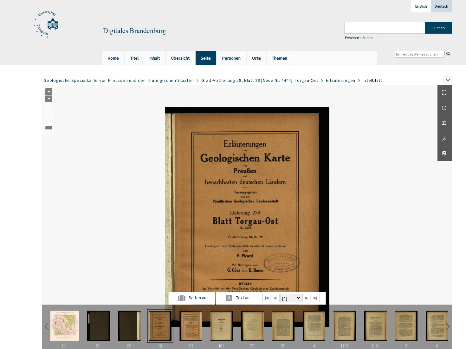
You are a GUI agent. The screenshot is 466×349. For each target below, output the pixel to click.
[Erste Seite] (266, 298)
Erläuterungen (340, 80)
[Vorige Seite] (275, 298)
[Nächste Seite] (306, 298)
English (421, 6)
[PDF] (444, 138)
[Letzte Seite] (315, 298)
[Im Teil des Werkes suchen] (448, 53)
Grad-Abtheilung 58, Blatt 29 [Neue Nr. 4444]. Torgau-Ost (259, 80)
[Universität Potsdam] (45, 24)
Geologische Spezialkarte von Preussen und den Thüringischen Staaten (118, 80)
